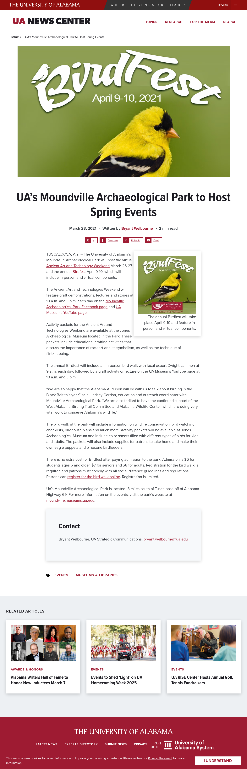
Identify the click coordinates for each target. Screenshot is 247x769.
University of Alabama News (123, 731)
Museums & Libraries (97, 575)
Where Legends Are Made (147, 5)
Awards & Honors (27, 669)
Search (230, 22)
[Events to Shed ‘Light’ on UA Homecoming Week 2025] (123, 656)
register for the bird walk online (93, 477)
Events (61, 575)
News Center (51, 21)
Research (174, 22)
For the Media (203, 22)
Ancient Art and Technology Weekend (78, 266)
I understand (218, 761)
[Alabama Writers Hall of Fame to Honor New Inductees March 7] (43, 656)
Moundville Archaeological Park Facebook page (85, 304)
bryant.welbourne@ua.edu (166, 539)
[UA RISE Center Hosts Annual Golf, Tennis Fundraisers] (204, 656)
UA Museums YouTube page (83, 309)
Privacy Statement (160, 758)
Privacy (140, 744)
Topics (151, 22)
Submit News (116, 744)
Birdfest (79, 271)
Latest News (46, 744)
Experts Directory (81, 744)
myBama (223, 5)
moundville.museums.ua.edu (70, 500)
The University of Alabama (44, 5)
